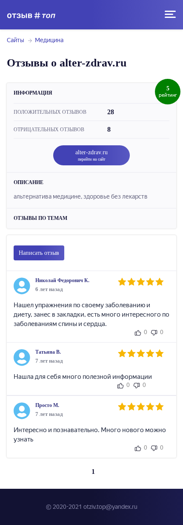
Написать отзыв (39, 253)
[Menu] (170, 15)
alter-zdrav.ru (91, 155)
